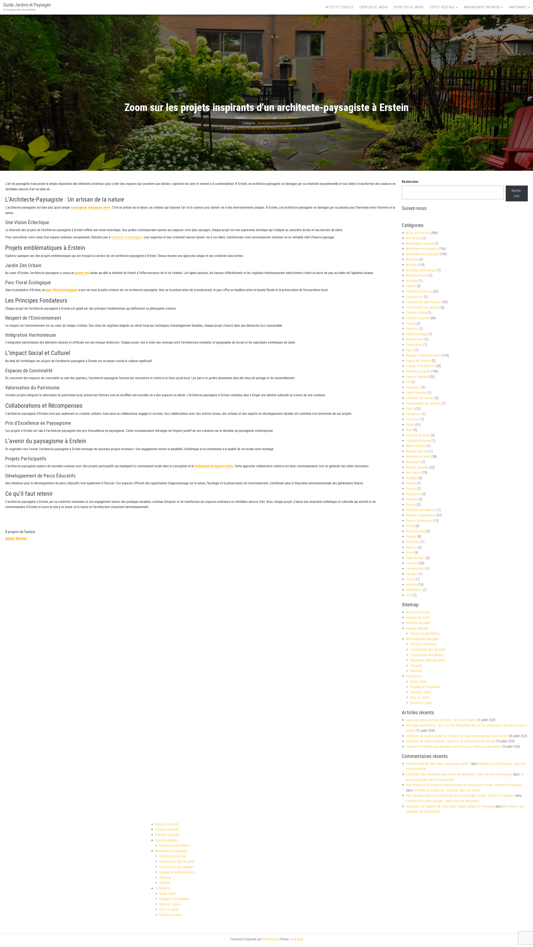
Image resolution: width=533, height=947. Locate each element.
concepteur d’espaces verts (91, 207)
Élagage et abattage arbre (423, 355)
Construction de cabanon (423, 307)
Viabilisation (414, 590)
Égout (410, 350)
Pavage (411, 489)
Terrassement (415, 569)
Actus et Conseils (339, 7)
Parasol (411, 483)
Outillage (411, 478)
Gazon (410, 425)
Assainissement (417, 275)
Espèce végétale (443, 7)
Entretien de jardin (408, 7)
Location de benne (418, 441)
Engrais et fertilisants (420, 366)
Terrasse (412, 563)
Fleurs (410, 409)
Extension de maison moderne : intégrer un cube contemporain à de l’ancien (457, 736)
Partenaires (518, 7)
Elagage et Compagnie (425, 687)
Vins (409, 595)
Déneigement (415, 339)
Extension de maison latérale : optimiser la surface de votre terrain (450, 741)
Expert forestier (416, 393)
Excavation (413, 387)
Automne (412, 281)
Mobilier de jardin (417, 467)
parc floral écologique (62, 290)
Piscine (411, 505)
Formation (413, 419)
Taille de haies (415, 558)
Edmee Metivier (288, 118)
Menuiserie (413, 462)
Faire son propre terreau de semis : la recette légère (441, 720)
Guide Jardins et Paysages (27, 4)
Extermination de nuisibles (423, 403)
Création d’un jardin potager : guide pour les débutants (442, 801)
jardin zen (82, 273)
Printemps (413, 542)
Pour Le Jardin (420, 697)
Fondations (413, 414)
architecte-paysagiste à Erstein (288, 128)
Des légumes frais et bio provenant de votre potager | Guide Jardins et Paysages (460, 795)
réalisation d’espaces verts (213, 466)
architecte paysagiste (250, 128)
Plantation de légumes (421, 510)
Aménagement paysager (482, 7)
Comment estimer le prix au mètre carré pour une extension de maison (453, 747)
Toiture (410, 579)
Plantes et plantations (421, 515)
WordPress (269, 939)
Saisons (411, 547)
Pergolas (412, 499)
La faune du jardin (418, 435)
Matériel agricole (417, 451)
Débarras (412, 329)
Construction (414, 297)
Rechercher (410, 182)
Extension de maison (420, 398)
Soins (409, 552)
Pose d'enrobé (415, 531)
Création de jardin (373, 7)
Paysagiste (413, 494)
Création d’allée (416, 313)
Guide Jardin (418, 682)
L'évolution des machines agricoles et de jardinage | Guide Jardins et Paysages (459, 774)
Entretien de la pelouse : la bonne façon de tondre (446, 790)
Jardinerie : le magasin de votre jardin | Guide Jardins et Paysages (450, 806)
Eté (408, 382)
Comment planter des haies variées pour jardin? (438, 764)
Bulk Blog (297, 939)
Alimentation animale (420, 243)
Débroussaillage (416, 334)
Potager (411, 536)
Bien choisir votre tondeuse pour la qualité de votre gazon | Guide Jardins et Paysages (464, 785)
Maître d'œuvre (416, 446)
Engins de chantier (418, 361)
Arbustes (412, 265)
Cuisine (411, 323)
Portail (410, 526)
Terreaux (412, 574)
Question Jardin (420, 692)
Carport (411, 286)
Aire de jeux (414, 238)
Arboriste (412, 259)
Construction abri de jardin (423, 302)
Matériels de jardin (418, 457)
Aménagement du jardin (422, 249)
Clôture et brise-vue (419, 291)
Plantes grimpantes (419, 521)
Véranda (411, 585)
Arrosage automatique (421, 270)
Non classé (413, 473)
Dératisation (414, 345)
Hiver (409, 430)
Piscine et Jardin (421, 703)
